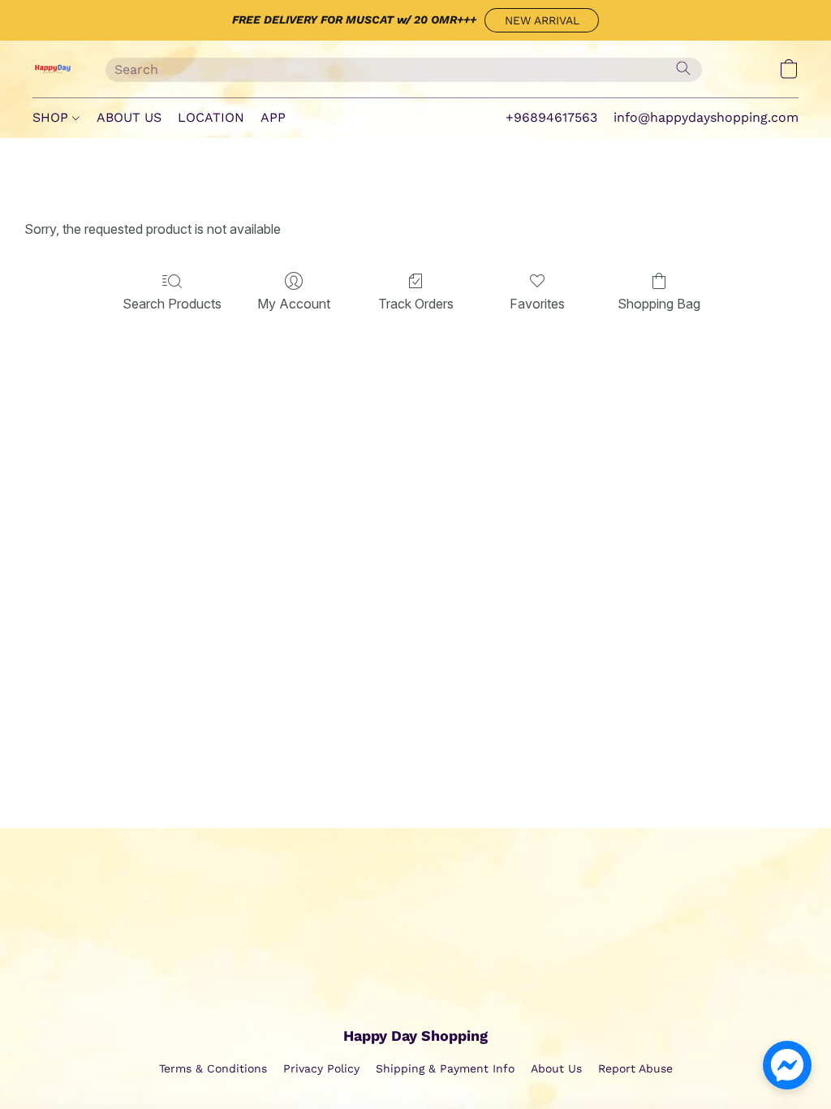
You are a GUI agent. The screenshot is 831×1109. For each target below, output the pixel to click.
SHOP (52, 117)
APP (273, 117)
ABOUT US (129, 117)
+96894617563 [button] (551, 117)
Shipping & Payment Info (445, 1068)
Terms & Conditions (213, 1068)
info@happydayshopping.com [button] (706, 117)
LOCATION (211, 117)
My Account (293, 304)
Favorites (537, 304)
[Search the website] (683, 68)
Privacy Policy (321, 1068)
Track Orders (416, 304)
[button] (541, 20)
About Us (556, 1068)
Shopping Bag (659, 304)
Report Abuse (635, 1068)
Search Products (172, 304)
